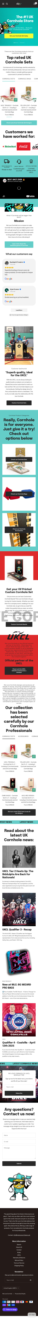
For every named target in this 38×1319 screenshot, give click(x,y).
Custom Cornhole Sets (19, 403)
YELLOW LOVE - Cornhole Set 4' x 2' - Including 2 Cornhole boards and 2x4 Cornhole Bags (28, 109)
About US (19, 1247)
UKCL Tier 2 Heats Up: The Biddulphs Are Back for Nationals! (17, 874)
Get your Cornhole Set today (19, 36)
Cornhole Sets (8, 79)
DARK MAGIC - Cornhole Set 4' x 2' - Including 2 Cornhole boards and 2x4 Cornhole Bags (10, 799)
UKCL (4, 1039)
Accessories (23, 736)
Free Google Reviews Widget (20, 315)
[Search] (7, 4)
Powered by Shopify (20, 1293)
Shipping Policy (19, 1265)
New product (6, 981)
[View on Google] (7, 263)
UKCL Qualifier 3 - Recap (17, 929)
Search (19, 1244)
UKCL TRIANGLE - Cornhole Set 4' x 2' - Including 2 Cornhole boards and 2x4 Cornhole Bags (9, 109)
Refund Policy (19, 1260)
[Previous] (3, 101)
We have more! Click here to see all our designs (19, 812)
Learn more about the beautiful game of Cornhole (19, 244)
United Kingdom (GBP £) (10, 1288)
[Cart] (35, 4)
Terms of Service (19, 1263)
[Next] (35, 101)
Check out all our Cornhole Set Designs (19, 123)
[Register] (30, 1280)
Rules (19, 1252)
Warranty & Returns (19, 1258)
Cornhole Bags (24, 79)
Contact (19, 1250)
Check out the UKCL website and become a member (19, 670)
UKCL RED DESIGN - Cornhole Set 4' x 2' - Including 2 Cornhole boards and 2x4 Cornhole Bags (28, 799)
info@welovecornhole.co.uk (22, 1235)
